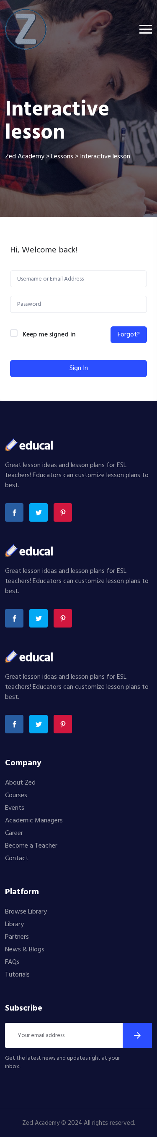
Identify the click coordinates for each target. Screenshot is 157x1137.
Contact (16, 858)
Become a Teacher (31, 845)
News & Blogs (24, 949)
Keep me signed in (49, 335)
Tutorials (17, 974)
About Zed (20, 782)
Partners (17, 937)
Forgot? (129, 334)
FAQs (12, 962)
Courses (16, 795)
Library (14, 924)
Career (14, 833)
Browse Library (26, 911)
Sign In (78, 368)
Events (14, 808)
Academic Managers (34, 820)
